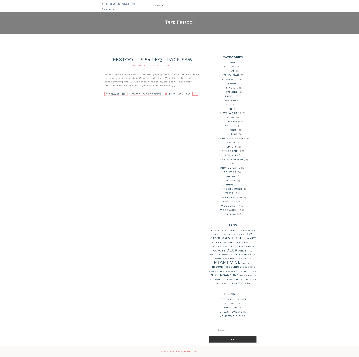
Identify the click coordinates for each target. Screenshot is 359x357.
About (159, 5)
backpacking (219, 242)
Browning (217, 246)
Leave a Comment (179, 94)
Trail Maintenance (232, 138)
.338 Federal (238, 234)
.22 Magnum (217, 230)
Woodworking (116, 94)
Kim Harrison (244, 258)
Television (231, 75)
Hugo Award (240, 254)
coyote (219, 250)
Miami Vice (227, 262)
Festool (136, 94)
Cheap (141, 65)
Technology (230, 184)
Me (231, 109)
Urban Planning (231, 201)
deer (232, 250)
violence (232, 283)
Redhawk (241, 271)
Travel (230, 193)
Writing (230, 214)
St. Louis (227, 279)
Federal (245, 250)
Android (234, 238)
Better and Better (233, 299)
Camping (231, 125)
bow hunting (246, 242)
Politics (230, 172)
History (231, 100)
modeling (232, 267)
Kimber (232, 258)
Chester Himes (246, 246)
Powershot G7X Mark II (222, 271)
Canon (227, 246)
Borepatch (233, 303)
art (253, 238)
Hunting (231, 134)
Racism (232, 163)
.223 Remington (246, 230)
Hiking (231, 130)
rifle (251, 270)
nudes (251, 267)
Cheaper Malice (119, 4)
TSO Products (152, 94)
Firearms (230, 83)
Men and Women (231, 159)
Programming (232, 189)
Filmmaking (230, 79)
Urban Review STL (233, 312)
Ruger (216, 275)
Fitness (230, 88)
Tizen (246, 279)
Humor (231, 104)
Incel (253, 255)
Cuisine (230, 62)
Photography (230, 168)
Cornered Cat (233, 307)
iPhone (218, 258)
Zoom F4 (244, 283)
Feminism (231, 155)
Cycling (231, 92)
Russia (231, 176)
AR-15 (246, 239)
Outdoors (230, 121)
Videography (230, 206)
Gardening (231, 96)
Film (231, 71)
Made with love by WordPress (179, 351)
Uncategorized (231, 197)
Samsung (231, 275)
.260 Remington (222, 234)
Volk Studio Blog (233, 316)
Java (224, 258)
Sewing (231, 180)
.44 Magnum (230, 230)
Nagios (244, 267)
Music (231, 117)
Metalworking (231, 113)
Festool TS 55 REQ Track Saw (153, 59)
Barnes (232, 242)
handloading (220, 254)
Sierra (244, 275)
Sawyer (232, 142)
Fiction (229, 66)
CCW (234, 246)
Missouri (217, 267)
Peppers (231, 147)
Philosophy (230, 151)
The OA (238, 279)
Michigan (247, 263)
